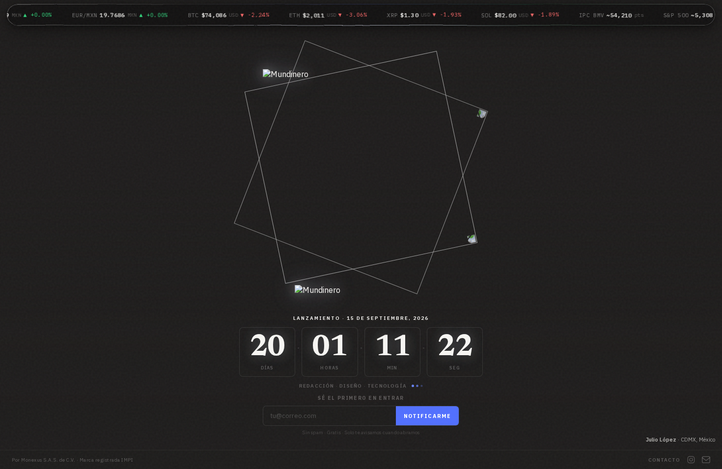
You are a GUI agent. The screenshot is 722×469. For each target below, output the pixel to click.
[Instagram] (691, 460)
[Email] (706, 459)
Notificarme (427, 416)
